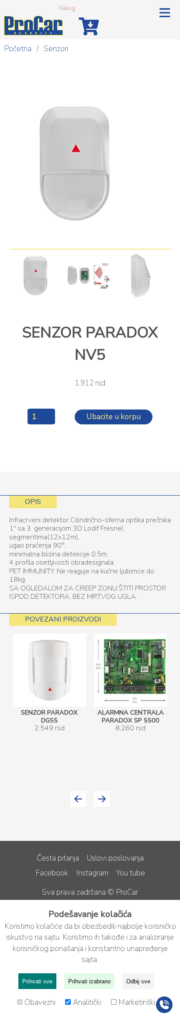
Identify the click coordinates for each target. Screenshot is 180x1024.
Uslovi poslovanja (115, 858)
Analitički (88, 1002)
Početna (17, 49)
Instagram (92, 873)
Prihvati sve (37, 981)
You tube (130, 873)
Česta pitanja (58, 858)
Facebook (51, 873)
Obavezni (40, 1002)
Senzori (56, 49)
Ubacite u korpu (114, 417)
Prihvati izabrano (89, 981)
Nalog (67, 8)
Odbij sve (138, 981)
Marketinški (136, 1002)
